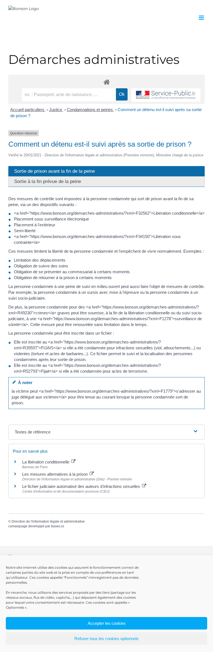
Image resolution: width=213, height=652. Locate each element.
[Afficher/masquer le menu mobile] (202, 18)
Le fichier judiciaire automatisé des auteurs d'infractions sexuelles (81, 486)
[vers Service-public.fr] (166, 95)
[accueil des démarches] (106, 82)
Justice (56, 109)
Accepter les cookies (107, 623)
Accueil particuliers (27, 109)
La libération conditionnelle (46, 462)
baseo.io (57, 526)
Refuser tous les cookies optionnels (106, 638)
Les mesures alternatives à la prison (55, 474)
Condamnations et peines (90, 109)
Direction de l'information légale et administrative (48, 521)
